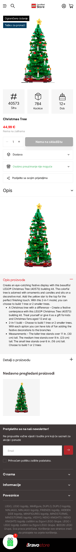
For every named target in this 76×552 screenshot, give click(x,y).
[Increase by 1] (19, 142)
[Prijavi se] (64, 6)
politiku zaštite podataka (36, 460)
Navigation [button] (5, 6)
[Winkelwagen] (71, 6)
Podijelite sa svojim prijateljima (30, 177)
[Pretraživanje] (13, 6)
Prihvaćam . (29, 460)
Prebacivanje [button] (72, 191)
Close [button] (38, 474)
